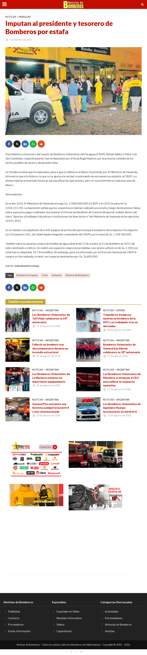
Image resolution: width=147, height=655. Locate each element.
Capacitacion (64, 631)
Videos (60, 624)
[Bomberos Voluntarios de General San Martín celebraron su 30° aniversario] (88, 349)
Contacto (13, 618)
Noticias (10, 16)
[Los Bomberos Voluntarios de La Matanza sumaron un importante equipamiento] (17, 379)
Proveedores (16, 624)
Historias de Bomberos (118, 624)
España (120, 310)
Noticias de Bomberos (77, 275)
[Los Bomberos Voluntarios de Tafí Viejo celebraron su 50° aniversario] (17, 319)
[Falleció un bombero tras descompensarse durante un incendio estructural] (17, 349)
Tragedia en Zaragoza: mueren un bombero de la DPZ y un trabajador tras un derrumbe (120, 320)
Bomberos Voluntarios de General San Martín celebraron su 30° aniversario (121, 348)
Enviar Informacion (19, 631)
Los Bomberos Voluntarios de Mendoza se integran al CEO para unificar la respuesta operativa (122, 379)
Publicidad (14, 611)
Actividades (111, 611)
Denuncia (56, 275)
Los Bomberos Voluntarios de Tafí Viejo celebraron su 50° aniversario (51, 318)
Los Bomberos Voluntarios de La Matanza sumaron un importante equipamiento (51, 377)
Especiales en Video (67, 611)
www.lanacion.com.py (27, 265)
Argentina (52, 310)
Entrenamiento (113, 618)
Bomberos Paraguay (27, 275)
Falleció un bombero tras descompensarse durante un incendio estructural (50, 348)
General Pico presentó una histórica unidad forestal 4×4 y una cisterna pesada (50, 407)
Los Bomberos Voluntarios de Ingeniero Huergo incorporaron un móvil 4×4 (122, 407)
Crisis (45, 275)
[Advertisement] (36, 540)
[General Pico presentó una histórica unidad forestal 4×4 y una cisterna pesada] (17, 409)
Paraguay (25, 16)
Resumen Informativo (69, 618)
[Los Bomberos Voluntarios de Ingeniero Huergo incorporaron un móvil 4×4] (88, 409)
